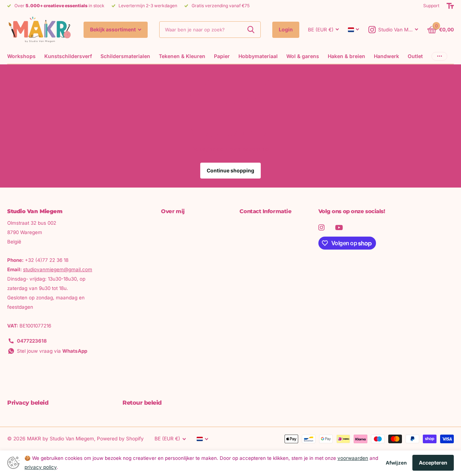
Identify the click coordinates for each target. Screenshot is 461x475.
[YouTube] (339, 227)
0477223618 (32, 341)
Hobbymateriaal (258, 56)
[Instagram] (321, 227)
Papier (222, 56)
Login (286, 29)
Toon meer (439, 56)
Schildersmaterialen (125, 56)
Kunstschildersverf (68, 56)
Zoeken (251, 29)
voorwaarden (352, 458)
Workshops (21, 56)
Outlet (415, 56)
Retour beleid (142, 402)
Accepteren (433, 462)
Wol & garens (302, 56)
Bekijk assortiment (113, 29)
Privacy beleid (27, 402)
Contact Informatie (265, 211)
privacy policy (40, 467)
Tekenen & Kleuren (182, 56)
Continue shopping (230, 170)
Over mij (172, 211)
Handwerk (386, 56)
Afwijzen (396, 463)
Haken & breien (346, 56)
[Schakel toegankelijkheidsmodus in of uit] (450, 5)
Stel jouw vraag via (52, 351)
